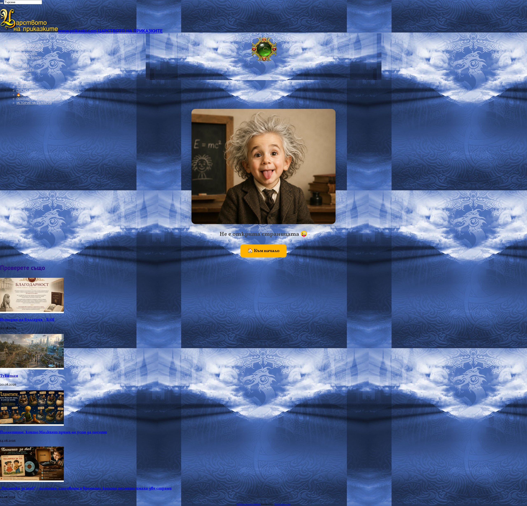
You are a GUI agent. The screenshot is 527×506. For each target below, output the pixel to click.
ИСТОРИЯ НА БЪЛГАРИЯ (34, 103)
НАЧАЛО (14, 41)
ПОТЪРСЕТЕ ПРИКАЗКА (25, 45)
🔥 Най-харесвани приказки (36, 94)
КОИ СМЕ (23, 86)
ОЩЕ (11, 78)
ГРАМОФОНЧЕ (26, 53)
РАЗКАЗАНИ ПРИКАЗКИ (25, 49)
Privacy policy (25, 82)
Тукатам (9, 376)
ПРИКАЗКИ (16, 61)
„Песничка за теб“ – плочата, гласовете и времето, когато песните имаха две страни (86, 488)
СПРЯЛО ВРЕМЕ (20, 74)
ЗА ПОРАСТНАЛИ (28, 57)
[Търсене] (1, 3)
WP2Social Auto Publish (249, 504)
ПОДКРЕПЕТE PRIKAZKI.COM (38, 99)
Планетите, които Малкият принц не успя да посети (53, 432)
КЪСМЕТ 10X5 (18, 66)
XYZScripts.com (282, 504)
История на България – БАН (27, 319)
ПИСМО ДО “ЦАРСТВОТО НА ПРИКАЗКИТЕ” (48, 90)
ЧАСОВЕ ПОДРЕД (21, 70)
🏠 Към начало (263, 251)
